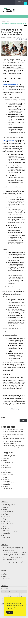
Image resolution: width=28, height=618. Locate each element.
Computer (6, 464)
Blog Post (5, 576)
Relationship (6, 481)
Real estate (6, 479)
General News (7, 472)
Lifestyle (5, 478)
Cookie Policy (9, 608)
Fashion (5, 469)
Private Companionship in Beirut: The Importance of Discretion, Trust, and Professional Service (13, 431)
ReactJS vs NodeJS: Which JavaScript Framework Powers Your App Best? (13, 446)
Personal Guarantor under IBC (14, 37)
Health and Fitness (8, 474)
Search (3, 417)
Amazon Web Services (9, 455)
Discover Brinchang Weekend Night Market (14, 552)
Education (5, 465)
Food (4, 471)
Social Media (6, 484)
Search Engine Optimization (10, 483)
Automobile (6, 458)
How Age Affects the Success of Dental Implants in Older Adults (14, 24)
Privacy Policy (6, 578)
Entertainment (7, 467)
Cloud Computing (8, 462)
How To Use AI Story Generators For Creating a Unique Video (13, 442)
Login (4, 573)
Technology (6, 486)
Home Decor (6, 476)
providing (14, 294)
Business (3, 37)
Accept (9, 612)
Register (5, 574)
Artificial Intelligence (8, 457)
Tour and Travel (7, 488)
